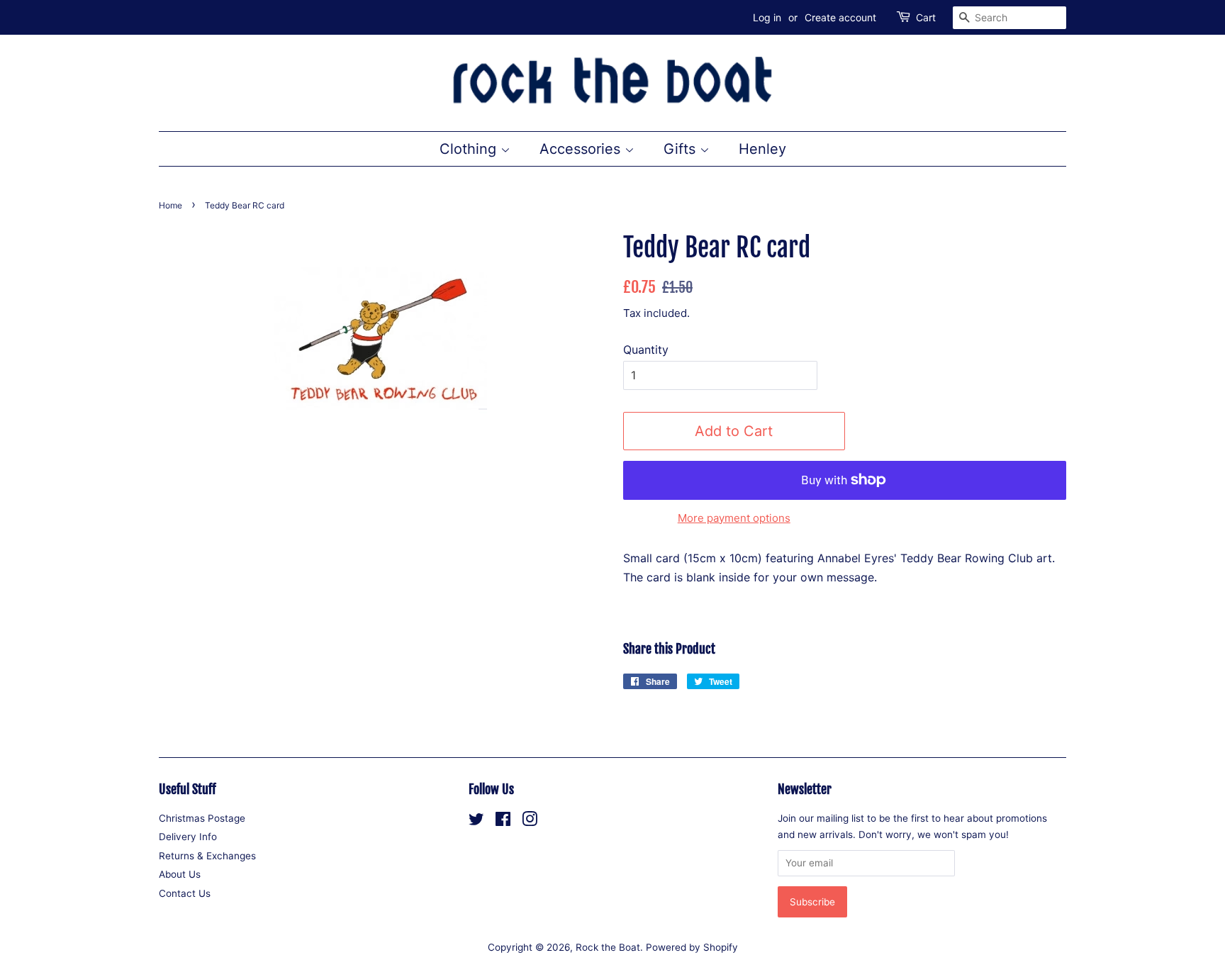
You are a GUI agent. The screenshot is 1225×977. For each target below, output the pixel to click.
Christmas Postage (202, 818)
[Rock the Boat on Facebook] (503, 821)
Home (170, 205)
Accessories (582, 148)
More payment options (734, 518)
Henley (762, 148)
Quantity (646, 349)
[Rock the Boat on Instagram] (529, 821)
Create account (840, 17)
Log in (767, 17)
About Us (180, 874)
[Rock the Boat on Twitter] (476, 821)
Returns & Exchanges (207, 855)
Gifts (682, 148)
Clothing (470, 148)
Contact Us (185, 893)
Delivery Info (188, 836)
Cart (926, 17)
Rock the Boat (608, 947)
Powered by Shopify (692, 947)
